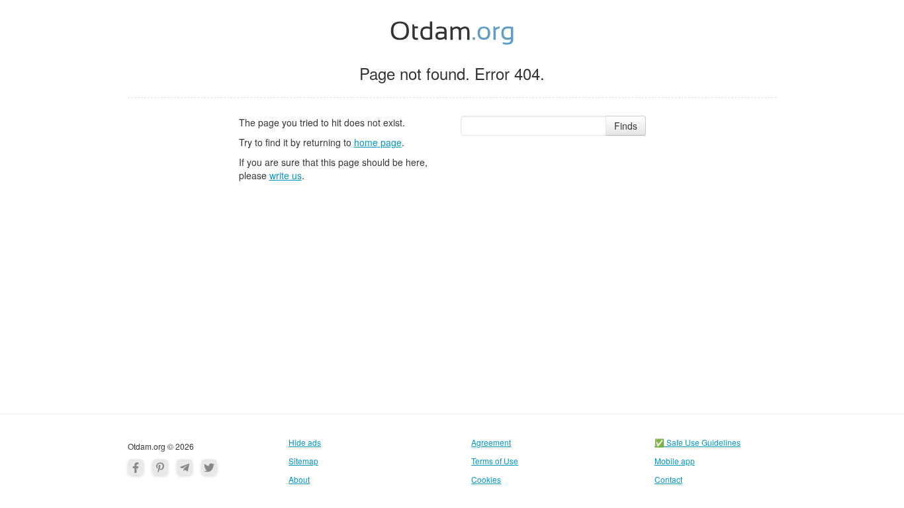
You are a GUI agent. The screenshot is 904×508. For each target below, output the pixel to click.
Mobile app (675, 460)
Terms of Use (494, 460)
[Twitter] (209, 467)
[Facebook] (136, 467)
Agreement (491, 442)
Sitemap (303, 460)
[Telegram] (185, 467)
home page (378, 142)
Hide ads (305, 442)
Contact (668, 479)
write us (285, 175)
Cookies (486, 479)
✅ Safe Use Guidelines (698, 442)
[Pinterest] (160, 467)
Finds (625, 125)
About (299, 479)
